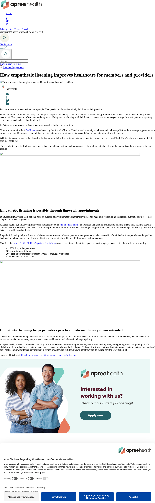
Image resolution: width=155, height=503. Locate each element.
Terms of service (22, 29)
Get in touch (6, 44)
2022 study (31, 130)
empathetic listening (68, 224)
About (9, 13)
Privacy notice (7, 29)
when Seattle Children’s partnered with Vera (35, 243)
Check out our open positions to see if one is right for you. (49, 355)
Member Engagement (13, 67)
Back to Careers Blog (10, 64)
